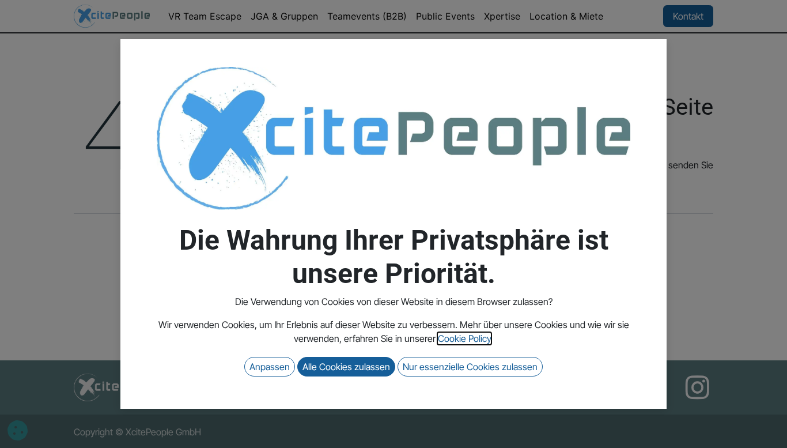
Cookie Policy (464, 338)
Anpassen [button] (269, 366)
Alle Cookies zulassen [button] (346, 366)
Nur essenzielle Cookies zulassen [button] (470, 366)
